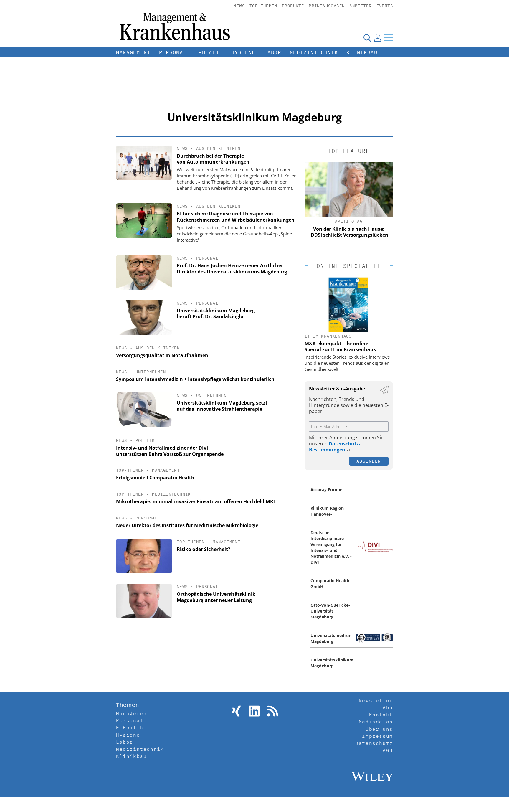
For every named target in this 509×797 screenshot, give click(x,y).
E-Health (209, 52)
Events (384, 6)
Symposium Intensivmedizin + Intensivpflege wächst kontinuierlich (195, 379)
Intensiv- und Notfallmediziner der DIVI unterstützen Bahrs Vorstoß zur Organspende (170, 451)
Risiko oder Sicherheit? (203, 549)
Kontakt (381, 714)
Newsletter (376, 700)
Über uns (379, 729)
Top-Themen (263, 6)
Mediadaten (376, 722)
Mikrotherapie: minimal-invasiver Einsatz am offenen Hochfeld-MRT (196, 501)
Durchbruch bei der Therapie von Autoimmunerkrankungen (213, 159)
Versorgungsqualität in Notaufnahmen (162, 355)
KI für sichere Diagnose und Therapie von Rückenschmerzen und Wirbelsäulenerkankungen (236, 216)
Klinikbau (361, 52)
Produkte (293, 6)
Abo (388, 707)
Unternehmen (150, 371)
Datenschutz (374, 743)
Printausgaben (327, 6)
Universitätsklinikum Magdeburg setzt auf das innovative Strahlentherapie (222, 406)
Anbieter (360, 6)
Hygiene (243, 52)
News (239, 6)
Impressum (377, 736)
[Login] (377, 37)
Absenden (368, 461)
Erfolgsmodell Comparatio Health (155, 477)
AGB (388, 750)
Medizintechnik (314, 52)
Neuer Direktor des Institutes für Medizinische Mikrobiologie (187, 525)
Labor (272, 52)
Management (133, 52)
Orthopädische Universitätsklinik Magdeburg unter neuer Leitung (216, 597)
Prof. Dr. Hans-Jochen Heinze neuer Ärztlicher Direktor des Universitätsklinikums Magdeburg (232, 268)
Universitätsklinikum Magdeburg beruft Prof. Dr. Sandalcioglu (216, 313)
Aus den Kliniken (218, 148)
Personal (173, 52)
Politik (145, 440)
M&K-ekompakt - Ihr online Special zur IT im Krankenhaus (340, 346)
